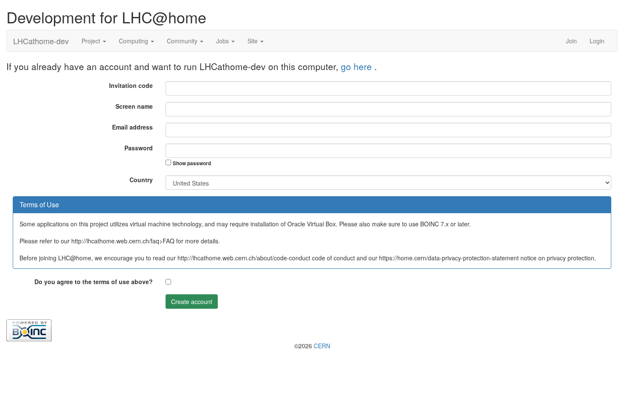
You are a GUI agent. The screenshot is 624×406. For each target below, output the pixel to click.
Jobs (223, 41)
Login (597, 41)
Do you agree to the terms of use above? (93, 281)
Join (571, 41)
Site (253, 41)
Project (92, 41)
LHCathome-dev (41, 40)
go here (357, 66)
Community (183, 41)
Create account (191, 301)
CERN (322, 345)
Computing (134, 41)
